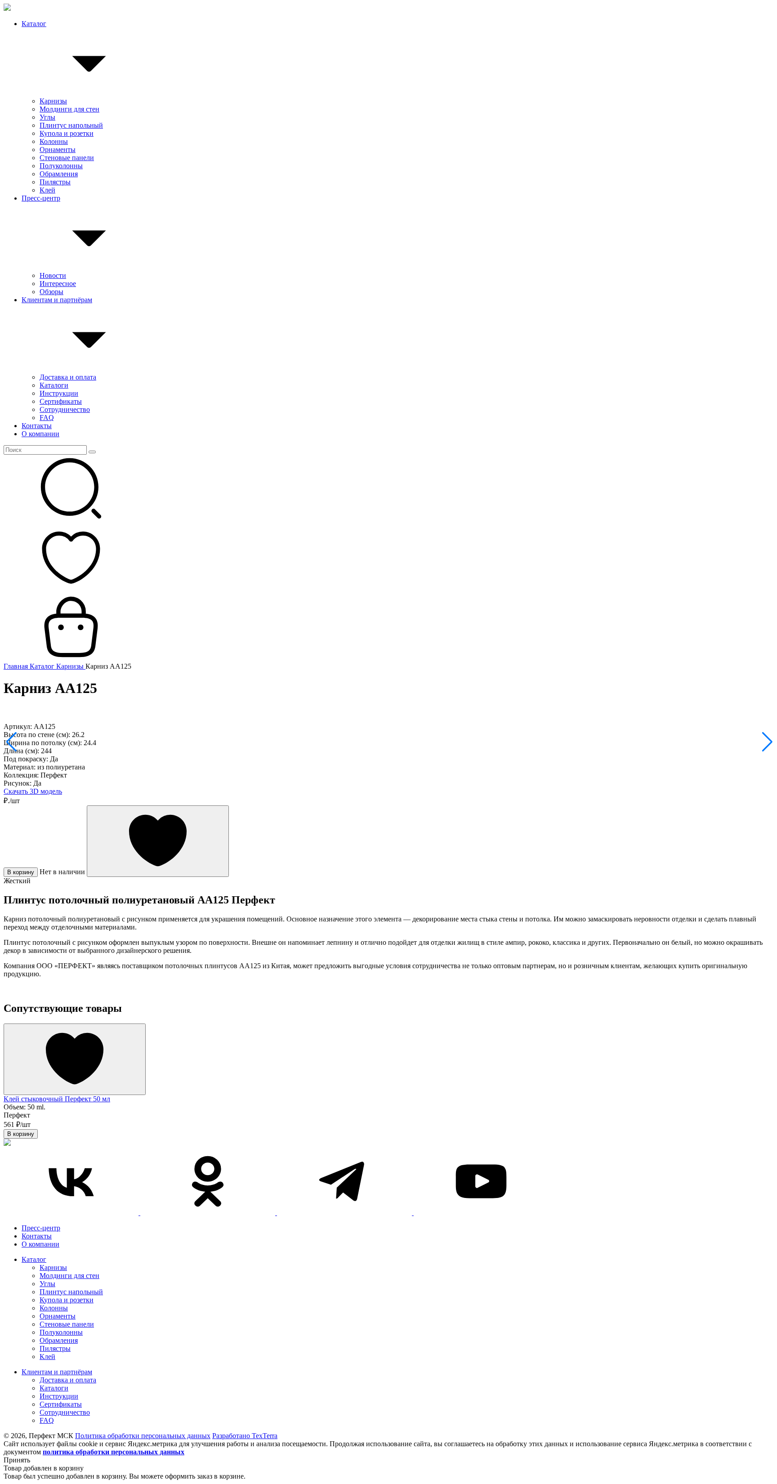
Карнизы (53, 101)
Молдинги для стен (69, 109)
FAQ (47, 417)
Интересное (58, 283)
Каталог (34, 23)
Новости (53, 275)
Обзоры (51, 291)
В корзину (20, 872)
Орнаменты (58, 149)
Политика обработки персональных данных (142, 1435)
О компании (40, 434)
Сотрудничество (65, 409)
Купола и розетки (67, 133)
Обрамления (59, 174)
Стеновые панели (67, 157)
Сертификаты (61, 401)
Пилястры (55, 182)
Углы (47, 117)
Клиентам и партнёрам (57, 300)
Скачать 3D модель (33, 791)
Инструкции (59, 393)
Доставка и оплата (68, 377)
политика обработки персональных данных (113, 1452)
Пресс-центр (41, 198)
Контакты (37, 425)
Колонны (54, 141)
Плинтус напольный (71, 125)
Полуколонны (61, 166)
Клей (47, 190)
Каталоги (54, 385)
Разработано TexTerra (244, 1435)
